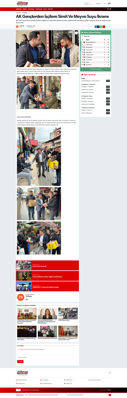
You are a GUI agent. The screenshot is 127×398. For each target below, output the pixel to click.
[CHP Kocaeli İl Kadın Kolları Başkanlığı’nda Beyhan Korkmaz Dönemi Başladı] (47, 313)
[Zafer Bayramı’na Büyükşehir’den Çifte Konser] (27, 331)
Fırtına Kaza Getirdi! (64, 320)
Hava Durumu (45, 380)
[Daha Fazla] (104, 26)
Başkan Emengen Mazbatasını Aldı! (47, 338)
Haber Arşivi (69, 383)
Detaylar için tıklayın (95, 69)
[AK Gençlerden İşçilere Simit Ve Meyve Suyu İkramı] (47, 48)
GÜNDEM (18, 9)
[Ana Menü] (110, 9)
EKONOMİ (31, 9)
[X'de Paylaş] (98, 26)
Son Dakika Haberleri (47, 383)
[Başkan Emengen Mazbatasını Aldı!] (47, 331)
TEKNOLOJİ (38, 9)
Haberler (18, 12)
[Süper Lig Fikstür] (109, 74)
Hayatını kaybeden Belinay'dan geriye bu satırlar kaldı (43, 395)
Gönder (20, 361)
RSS (19, 390)
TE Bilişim (29, 296)
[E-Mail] (27, 299)
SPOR (45, 9)
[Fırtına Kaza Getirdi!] (68, 313)
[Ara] (108, 9)
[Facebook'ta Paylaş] (96, 26)
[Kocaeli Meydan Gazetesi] (22, 3)
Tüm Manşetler (21, 383)
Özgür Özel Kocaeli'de (76, 395)
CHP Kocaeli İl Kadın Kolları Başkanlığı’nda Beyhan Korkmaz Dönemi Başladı (46, 322)
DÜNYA (25, 9)
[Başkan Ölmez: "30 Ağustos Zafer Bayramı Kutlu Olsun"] (68, 331)
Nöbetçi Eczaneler (22, 380)
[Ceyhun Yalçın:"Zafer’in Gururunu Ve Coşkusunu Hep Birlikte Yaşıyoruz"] (27, 313)
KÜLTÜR (50, 9)
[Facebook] (110, 373)
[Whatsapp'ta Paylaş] (101, 26)
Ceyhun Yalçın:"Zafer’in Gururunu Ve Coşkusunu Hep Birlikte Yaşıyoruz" (26, 322)
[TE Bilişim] (20, 297)
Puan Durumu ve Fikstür (95, 380)
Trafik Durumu (69, 380)
